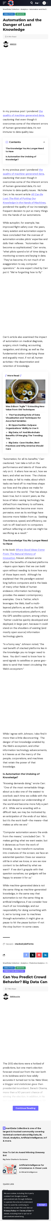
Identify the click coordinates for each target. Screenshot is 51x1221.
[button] (42, 1204)
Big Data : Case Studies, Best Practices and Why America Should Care (24, 445)
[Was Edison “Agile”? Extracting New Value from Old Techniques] (25, 391)
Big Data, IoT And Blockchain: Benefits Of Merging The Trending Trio (24, 435)
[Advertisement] (25, 79)
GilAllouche (15, 996)
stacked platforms (24, 944)
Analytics (8, 14)
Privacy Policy (10, 1210)
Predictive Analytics (14, 971)
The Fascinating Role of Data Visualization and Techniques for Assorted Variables (23, 417)
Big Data (20, 14)
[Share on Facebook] (26, 955)
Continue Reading (26, 1108)
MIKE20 (13, 44)
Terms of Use (25, 1210)
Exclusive (24, 1159)
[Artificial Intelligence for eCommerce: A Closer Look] (10, 1169)
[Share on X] (32, 955)
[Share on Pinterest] (39, 955)
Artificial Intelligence (28, 1172)
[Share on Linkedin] (45, 955)
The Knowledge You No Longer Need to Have (25, 150)
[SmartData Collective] (11, 3)
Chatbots (15, 1159)
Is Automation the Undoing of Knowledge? (21, 158)
